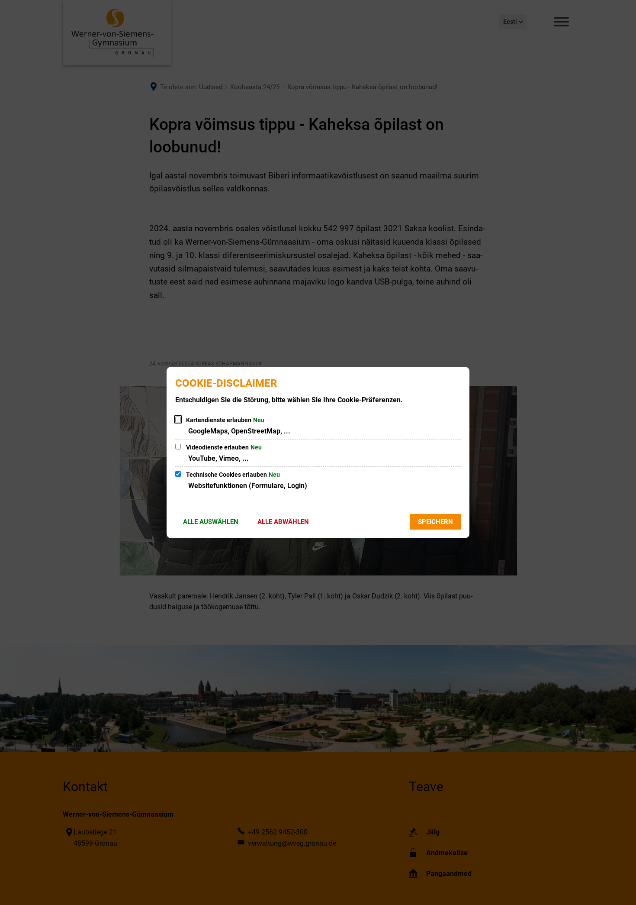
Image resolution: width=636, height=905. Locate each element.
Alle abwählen (283, 522)
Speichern (435, 522)
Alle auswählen (210, 522)
